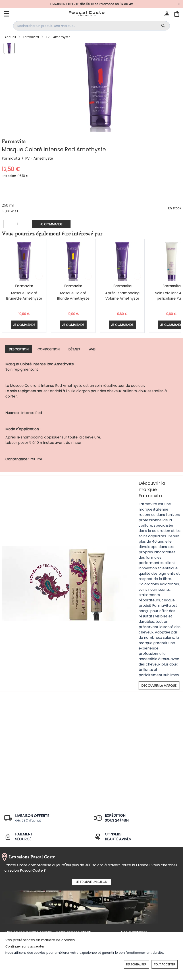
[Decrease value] (8, 224)
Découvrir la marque (159, 685)
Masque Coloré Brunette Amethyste (24, 295)
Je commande (51, 224)
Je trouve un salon (91, 882)
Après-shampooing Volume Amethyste (122, 295)
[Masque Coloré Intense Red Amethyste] (9, 48)
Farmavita (31, 37)
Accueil (10, 37)
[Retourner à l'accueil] (86, 14)
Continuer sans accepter (24, 946)
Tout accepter (164, 964)
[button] (167, 13)
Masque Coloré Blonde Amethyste (73, 295)
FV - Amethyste (58, 37)
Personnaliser (136, 964)
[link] (91, 4)
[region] (100, 87)
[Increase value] (26, 224)
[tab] (18, 349)
